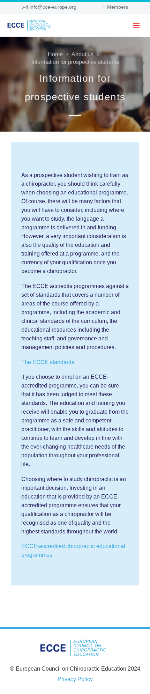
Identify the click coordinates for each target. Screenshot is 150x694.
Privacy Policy (75, 679)
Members (117, 7)
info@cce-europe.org (53, 7)
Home (55, 54)
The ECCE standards (47, 362)
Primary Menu (136, 25)
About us (82, 54)
